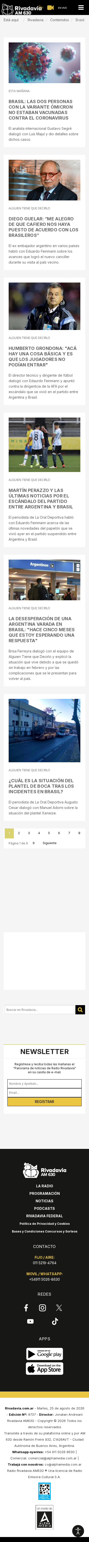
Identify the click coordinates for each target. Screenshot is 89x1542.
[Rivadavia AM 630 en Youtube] (30, 1321)
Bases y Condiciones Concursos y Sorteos (44, 1231)
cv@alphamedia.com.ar (63, 1464)
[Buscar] (80, 1009)
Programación (44, 1193)
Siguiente (50, 843)
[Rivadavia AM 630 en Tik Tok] (55, 1321)
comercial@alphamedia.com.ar (52, 1458)
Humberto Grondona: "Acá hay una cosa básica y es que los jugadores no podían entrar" (43, 356)
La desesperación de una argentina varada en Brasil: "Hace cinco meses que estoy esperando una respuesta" (42, 629)
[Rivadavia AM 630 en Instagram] (42, 1308)
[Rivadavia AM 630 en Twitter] (59, 1307)
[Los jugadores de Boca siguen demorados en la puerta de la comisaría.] (44, 730)
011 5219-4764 (44, 1263)
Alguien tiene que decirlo (29, 208)
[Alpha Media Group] (44, 1517)
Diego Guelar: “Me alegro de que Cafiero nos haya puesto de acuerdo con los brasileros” (44, 227)
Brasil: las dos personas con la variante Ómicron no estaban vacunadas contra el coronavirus (41, 110)
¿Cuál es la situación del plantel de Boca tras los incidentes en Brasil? (41, 786)
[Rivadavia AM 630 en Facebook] (26, 1308)
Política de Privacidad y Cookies (45, 1224)
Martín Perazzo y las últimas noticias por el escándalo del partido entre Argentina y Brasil (41, 498)
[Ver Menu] (81, 7)
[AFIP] (44, 1491)
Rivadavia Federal (44, 1216)
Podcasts (44, 1208)
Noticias (44, 1201)
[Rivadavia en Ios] (45, 1369)
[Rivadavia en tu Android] (45, 1354)
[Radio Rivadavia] (44, 1169)
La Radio (44, 1186)
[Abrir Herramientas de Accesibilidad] (78, 1531)
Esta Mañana (19, 91)
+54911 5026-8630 (44, 1279)
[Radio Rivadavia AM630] (21, 9)
